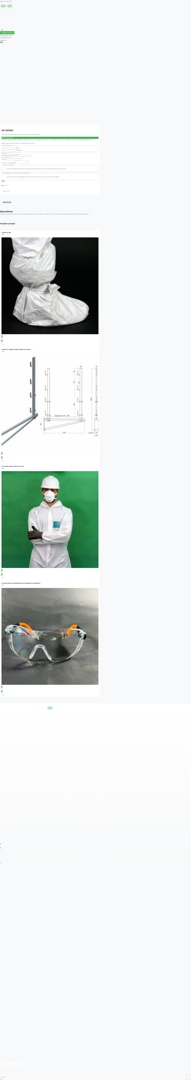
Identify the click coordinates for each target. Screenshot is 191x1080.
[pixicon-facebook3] (3, 860)
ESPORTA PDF (6, 191)
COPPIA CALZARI (6, 232)
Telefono (4, 159)
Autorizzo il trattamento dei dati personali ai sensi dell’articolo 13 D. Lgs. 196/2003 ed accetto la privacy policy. (36, 169)
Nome (18, 148)
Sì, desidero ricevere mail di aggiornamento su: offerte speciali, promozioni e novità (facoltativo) (33, 177)
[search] (1, 1072)
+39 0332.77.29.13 (6, 37)
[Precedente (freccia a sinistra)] (0, 1079)
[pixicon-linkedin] (1, 860)
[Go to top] (0, 863)
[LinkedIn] (2, 42)
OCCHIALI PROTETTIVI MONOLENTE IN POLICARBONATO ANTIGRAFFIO (20, 583)
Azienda (4, 153)
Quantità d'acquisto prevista (9, 155)
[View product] (3, 578)
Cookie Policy (35, 855)
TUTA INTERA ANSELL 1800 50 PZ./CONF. (12, 466)
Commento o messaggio (8, 163)
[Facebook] (0, 42)
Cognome (19, 150)
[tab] (7, 202)
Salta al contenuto (5, 1)
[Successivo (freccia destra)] (2, 1079)
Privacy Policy (27, 855)
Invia (3, 181)
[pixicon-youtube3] (5, 860)
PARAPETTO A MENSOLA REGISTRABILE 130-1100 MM (16, 349)
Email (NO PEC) (5, 157)
